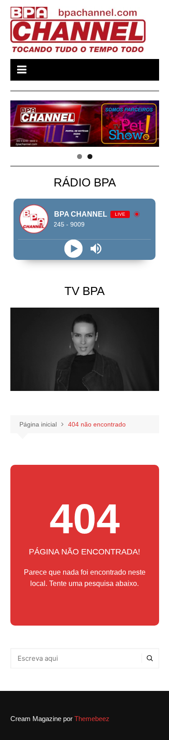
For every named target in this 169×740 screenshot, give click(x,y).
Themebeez (92, 718)
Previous (21, 121)
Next (148, 121)
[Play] (73, 248)
